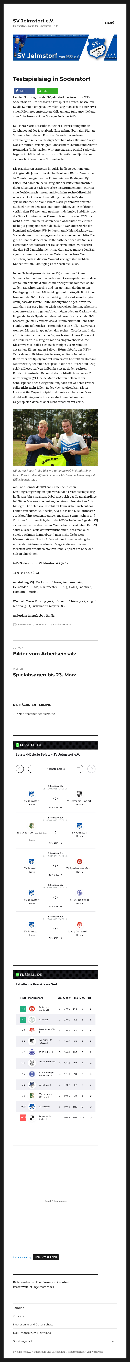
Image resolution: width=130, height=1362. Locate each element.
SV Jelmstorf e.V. (33, 21)
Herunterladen (46, 1257)
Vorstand (19, 1316)
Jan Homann (25, 624)
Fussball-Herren (62, 624)
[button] (24, 91)
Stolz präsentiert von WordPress (85, 1351)
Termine (18, 1307)
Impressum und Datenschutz (33, 1324)
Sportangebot (22, 1341)
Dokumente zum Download (32, 1332)
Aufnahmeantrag (22, 1257)
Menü (109, 22)
